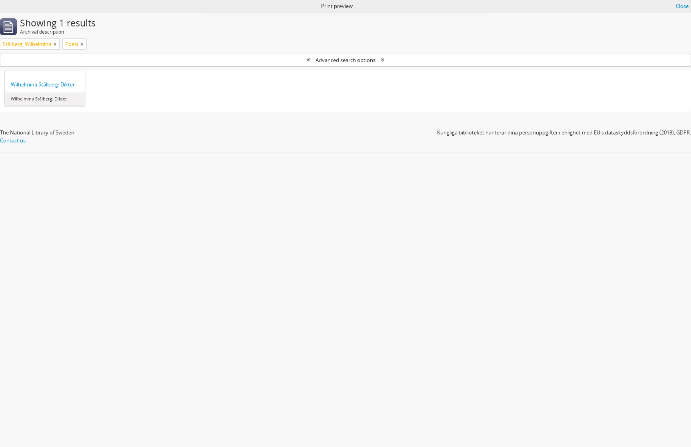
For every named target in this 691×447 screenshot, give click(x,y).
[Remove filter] (55, 44)
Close (682, 6)
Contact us (13, 140)
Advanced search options (345, 60)
